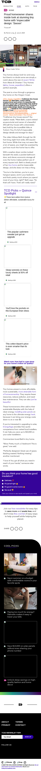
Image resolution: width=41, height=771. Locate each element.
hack (33, 414)
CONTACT (20, 725)
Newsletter (8, 6)
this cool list (19, 514)
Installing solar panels (24, 412)
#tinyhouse (23, 112)
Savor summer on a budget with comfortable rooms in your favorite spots (22, 580)
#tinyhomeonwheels (11, 112)
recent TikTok (29, 80)
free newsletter (19, 509)
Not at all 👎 (9, 490)
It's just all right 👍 (11, 484)
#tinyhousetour (9, 113)
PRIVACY (5, 725)
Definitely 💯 (9, 480)
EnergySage (8, 427)
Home (19, 6)
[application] (20, 375)
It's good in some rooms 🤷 (14, 487)
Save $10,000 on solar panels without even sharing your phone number (21, 648)
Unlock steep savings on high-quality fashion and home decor (21, 682)
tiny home (12, 165)
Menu (37, 2)
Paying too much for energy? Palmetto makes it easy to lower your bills (20, 614)
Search (31, 2)
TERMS (19, 722)
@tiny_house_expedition (14, 85)
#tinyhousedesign (20, 110)
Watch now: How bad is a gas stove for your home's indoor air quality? (19, 362)
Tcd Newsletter (11, 733)
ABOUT (5, 722)
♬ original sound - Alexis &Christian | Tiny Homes (19, 114)
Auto (27, 6)
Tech (35, 6)
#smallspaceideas (21, 113)
